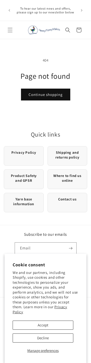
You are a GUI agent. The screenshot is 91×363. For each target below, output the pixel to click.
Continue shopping (46, 94)
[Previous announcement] (9, 10)
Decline (43, 337)
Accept (43, 325)
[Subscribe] (70, 248)
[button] (10, 30)
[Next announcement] (81, 10)
